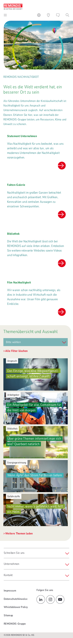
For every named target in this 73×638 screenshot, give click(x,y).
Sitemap (8, 615)
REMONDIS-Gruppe (15, 624)
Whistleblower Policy (16, 607)
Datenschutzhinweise (15, 599)
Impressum (10, 590)
